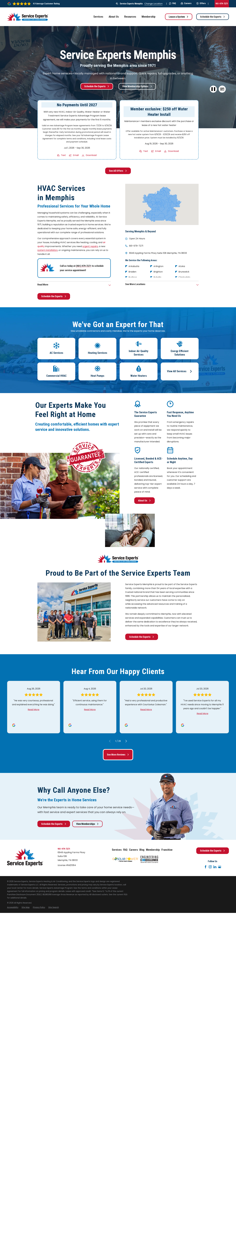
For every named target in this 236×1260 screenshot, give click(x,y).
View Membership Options (135, 86)
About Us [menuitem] (114, 16)
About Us (142, 500)
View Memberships (85, 823)
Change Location (153, 3)
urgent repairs (90, 246)
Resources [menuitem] (130, 16)
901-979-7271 (222, 3)
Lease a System (177, 16)
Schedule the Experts (210, 16)
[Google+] (219, 866)
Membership (153, 849)
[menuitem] (12, 907)
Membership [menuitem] (148, 16)
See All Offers (116, 170)
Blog (141, 849)
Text (63, 155)
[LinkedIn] (214, 866)
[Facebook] (205, 866)
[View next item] (126, 741)
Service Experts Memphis (131, 3)
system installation (47, 250)
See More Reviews (116, 754)
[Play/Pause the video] (213, 89)
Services (117, 849)
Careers (187, 3)
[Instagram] (210, 866)
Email (76, 155)
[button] (222, 89)
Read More (33, 709)
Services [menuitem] (98, 16)
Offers (203, 3)
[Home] (27, 17)
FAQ (174, 3)
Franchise (166, 849)
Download (91, 155)
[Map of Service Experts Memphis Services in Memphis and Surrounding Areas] (162, 204)
